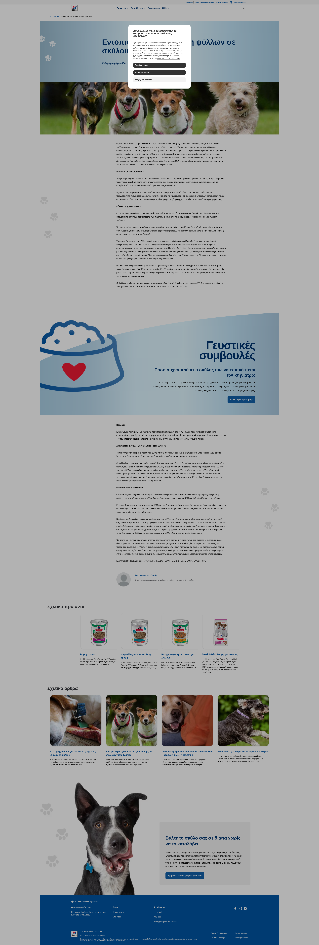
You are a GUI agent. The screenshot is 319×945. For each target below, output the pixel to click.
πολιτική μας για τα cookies (168, 58)
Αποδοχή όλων (141, 65)
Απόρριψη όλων (142, 72)
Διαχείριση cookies (143, 80)
